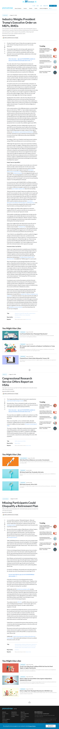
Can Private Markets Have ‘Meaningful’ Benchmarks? (33, 334)
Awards (30, 8)
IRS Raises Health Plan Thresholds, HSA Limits (32, 472)
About (38, 5)
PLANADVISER (39, 713)
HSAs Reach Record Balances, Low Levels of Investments (34, 460)
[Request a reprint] (4, 51)
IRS (18, 602)
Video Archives (5, 722)
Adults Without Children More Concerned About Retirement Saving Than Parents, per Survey (45, 56)
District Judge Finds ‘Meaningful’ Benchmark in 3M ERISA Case (36, 691)
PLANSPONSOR (46, 713)
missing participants (11, 525)
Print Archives (4, 720)
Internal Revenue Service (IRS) (27, 645)
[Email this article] (4, 43)
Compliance (5, 15)
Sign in (51, 5)
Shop (41, 5)
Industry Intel (28, 319)
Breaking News (14, 713)
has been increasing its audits (23, 589)
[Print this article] (4, 53)
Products (5, 374)
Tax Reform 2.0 (21, 226)
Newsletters (45, 5)
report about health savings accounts (15, 400)
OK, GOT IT (50, 726)
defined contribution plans (26, 644)
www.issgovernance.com (39, 716)
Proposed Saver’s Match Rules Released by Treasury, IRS (34, 358)
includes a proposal (17, 173)
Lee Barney (9, 512)
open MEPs (27, 313)
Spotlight (13, 716)
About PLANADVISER (25, 713)
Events (36, 8)
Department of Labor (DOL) (19, 313)
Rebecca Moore (10, 391)
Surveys (25, 8)
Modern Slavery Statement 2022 (40, 722)
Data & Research (23, 458)
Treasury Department (26, 314)
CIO (35, 713)
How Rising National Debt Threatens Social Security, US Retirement (45, 61)
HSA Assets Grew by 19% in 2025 (28, 484)
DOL (20, 602)
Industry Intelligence (44, 8)
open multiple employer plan (18, 188)
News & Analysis (18, 8)
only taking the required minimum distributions (22, 132)
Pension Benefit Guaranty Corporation (28, 647)
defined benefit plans (18, 644)
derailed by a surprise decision (15, 307)
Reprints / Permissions (25, 716)
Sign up (55, 5)
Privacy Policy (32, 726)
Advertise (22, 719)
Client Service (5, 498)
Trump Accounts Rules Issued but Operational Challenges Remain (45, 67)
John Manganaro (11, 35)
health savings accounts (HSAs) (20, 441)
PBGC (20, 647)
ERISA (21, 645)
